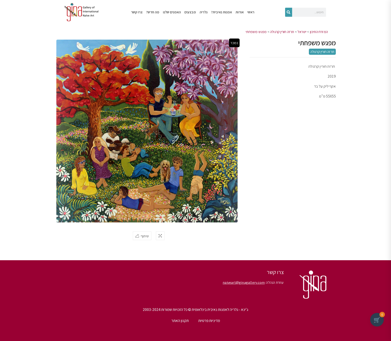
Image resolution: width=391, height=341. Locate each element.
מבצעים (190, 12)
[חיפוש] (288, 12)
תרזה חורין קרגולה (282, 31)
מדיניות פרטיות (209, 320)
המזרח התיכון (319, 31)
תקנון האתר (180, 320)
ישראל (302, 31)
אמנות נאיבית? (221, 12)
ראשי (250, 12)
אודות (240, 12)
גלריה (203, 12)
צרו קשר (137, 12)
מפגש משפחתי (256, 31)
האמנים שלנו (172, 12)
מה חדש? (152, 12)
